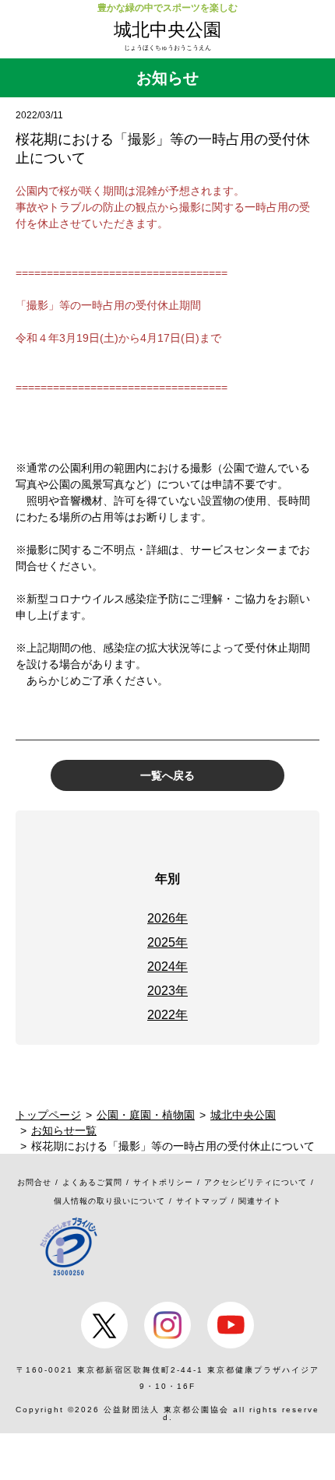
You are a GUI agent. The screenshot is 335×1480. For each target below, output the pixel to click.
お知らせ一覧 (64, 1130)
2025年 (167, 942)
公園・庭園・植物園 (146, 1115)
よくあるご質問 (92, 1182)
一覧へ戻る (167, 775)
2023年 (167, 990)
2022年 (167, 1014)
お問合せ (34, 1182)
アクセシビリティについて (255, 1182)
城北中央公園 (167, 29)
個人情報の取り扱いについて (109, 1201)
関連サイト (259, 1201)
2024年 (167, 966)
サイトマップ (201, 1201)
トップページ (48, 1115)
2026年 (167, 918)
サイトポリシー (163, 1182)
